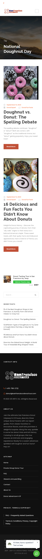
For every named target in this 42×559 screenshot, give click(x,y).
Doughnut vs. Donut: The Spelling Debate (20, 117)
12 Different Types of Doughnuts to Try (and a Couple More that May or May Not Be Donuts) (21, 327)
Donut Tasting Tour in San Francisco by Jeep (24, 277)
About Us (7, 490)
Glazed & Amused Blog (12, 479)
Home (6, 463)
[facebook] (3, 3)
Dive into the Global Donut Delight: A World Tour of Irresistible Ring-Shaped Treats (20, 343)
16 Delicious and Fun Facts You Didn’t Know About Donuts (21, 212)
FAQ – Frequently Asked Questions (20, 515)
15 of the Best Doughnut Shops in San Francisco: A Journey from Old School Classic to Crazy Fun (18, 311)
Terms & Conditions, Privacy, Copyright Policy (21, 522)
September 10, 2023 (14, 105)
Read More (11, 146)
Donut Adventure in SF (12, 496)
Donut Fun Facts (27, 107)
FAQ (5, 473)
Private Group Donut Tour (14, 468)
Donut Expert (11, 107)
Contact (7, 484)
